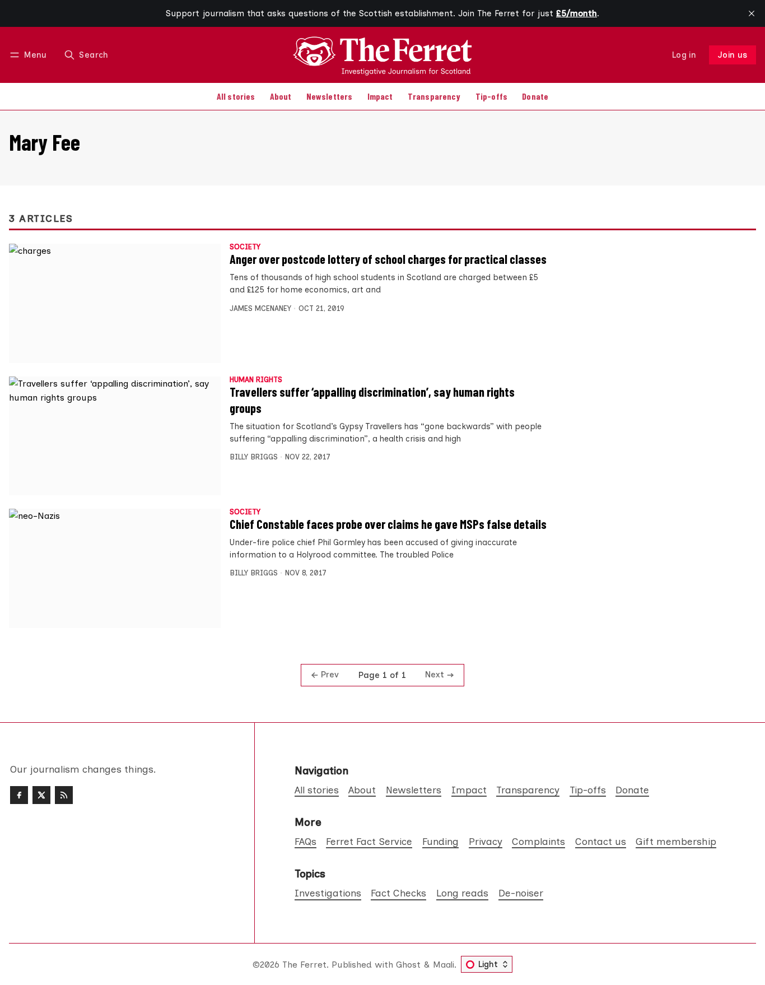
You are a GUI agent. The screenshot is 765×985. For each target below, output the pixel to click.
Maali (443, 964)
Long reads (462, 893)
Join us (733, 55)
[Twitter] (41, 795)
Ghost (408, 964)
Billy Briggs (254, 457)
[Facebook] (19, 795)
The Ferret (304, 964)
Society (245, 247)
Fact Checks (398, 893)
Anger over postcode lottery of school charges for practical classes (388, 259)
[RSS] (64, 795)
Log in (684, 55)
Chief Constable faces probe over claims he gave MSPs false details (388, 524)
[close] (752, 13)
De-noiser (520, 893)
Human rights (256, 380)
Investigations (328, 893)
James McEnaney (260, 308)
